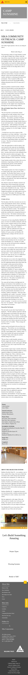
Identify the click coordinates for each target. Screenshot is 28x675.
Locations (4, 608)
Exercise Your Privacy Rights (14, 672)
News (3, 596)
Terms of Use (14, 661)
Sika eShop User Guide (7, 594)
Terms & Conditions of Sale (14, 665)
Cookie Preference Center (14, 670)
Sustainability (4, 617)
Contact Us (4, 606)
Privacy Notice (14, 669)
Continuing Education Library (8, 613)
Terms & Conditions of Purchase (14, 667)
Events (3, 599)
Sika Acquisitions (5, 590)
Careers (3, 611)
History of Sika (5, 588)
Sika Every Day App (6, 615)
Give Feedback (26, 603)
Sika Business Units (6, 592)
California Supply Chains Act (14, 663)
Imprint (13, 659)
